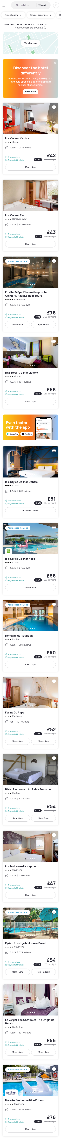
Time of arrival (11, 15)
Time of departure (39, 15)
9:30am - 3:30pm (30, 510)
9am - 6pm (18, 818)
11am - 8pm (17, 741)
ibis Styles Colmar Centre (30, 482)
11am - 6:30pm (43, 972)
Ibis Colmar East (30, 215)
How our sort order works (29, 27)
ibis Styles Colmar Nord (30, 559)
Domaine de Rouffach (30, 636)
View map (32, 43)
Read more (30, 91)
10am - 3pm (30, 401)
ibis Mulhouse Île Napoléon (30, 866)
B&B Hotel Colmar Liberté (30, 373)
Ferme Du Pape (30, 713)
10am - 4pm (30, 167)
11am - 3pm (43, 741)
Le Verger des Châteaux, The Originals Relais (30, 1022)
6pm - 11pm (43, 324)
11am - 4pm (30, 587)
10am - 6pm (30, 664)
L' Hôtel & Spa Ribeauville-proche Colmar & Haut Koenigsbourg (30, 294)
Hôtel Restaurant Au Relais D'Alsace (30, 789)
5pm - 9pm (43, 818)
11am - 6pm (17, 324)
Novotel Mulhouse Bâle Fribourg (30, 1100)
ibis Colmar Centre (30, 138)
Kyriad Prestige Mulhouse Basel (30, 943)
